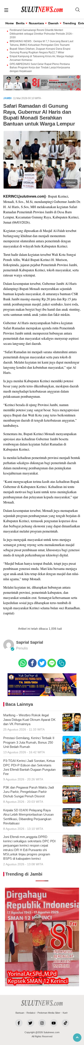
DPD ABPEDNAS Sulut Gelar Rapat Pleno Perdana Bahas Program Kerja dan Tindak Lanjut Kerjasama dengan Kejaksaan (40, 68)
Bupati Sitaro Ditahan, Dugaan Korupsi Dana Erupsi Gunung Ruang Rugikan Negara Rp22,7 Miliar (40, 50)
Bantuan (20, 1012)
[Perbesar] (42, 187)
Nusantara (36, 23)
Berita (20, 23)
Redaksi (30, 1012)
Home (9, 23)
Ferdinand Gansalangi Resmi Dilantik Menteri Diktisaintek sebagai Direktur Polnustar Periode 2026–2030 (41, 34)
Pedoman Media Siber (48, 1012)
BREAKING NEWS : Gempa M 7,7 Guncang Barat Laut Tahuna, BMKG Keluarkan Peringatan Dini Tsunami (41, 43)
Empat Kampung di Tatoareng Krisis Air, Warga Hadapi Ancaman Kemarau (41, 58)
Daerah (53, 23)
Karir (65, 1012)
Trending (69, 23)
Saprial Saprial (29, 642)
